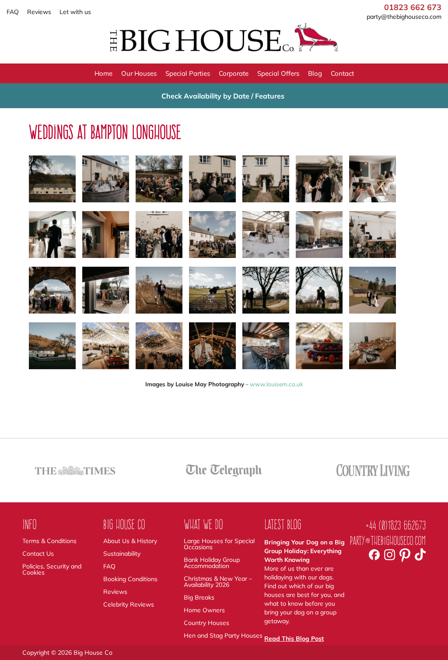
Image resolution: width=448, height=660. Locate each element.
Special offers (278, 73)
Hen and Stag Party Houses (223, 635)
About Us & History (130, 541)
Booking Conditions (130, 579)
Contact (342, 73)
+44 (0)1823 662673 (395, 525)
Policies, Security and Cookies (51, 569)
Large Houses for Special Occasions (219, 544)
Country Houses (206, 623)
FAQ (13, 12)
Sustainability (121, 554)
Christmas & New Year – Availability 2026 (218, 582)
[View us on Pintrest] (404, 558)
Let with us (75, 12)
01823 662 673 (412, 7)
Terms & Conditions (49, 541)
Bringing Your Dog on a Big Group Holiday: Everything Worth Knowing (304, 551)
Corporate (233, 73)
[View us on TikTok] (420, 556)
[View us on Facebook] (374, 556)
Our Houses (139, 73)
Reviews (39, 12)
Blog (315, 73)
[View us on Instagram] (389, 556)
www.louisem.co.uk (276, 384)
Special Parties (187, 73)
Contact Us (38, 554)
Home (103, 73)
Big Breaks (199, 597)
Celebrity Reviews (128, 604)
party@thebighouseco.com (404, 17)
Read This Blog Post (294, 638)
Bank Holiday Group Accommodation (212, 563)
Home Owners (204, 610)
